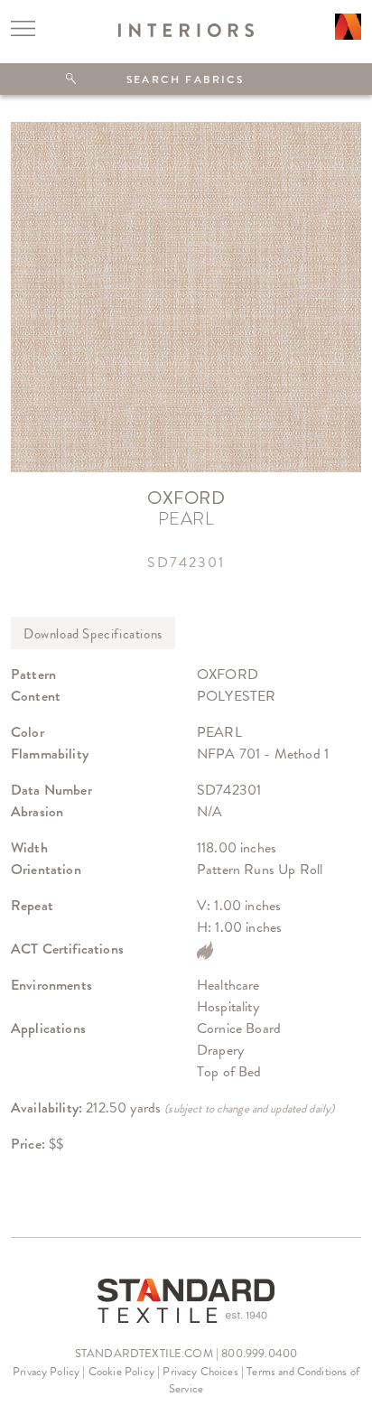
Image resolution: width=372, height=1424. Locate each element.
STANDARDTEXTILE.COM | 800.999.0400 (186, 1353)
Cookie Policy (121, 1371)
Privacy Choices (200, 1371)
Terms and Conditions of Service (264, 1380)
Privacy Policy (46, 1371)
